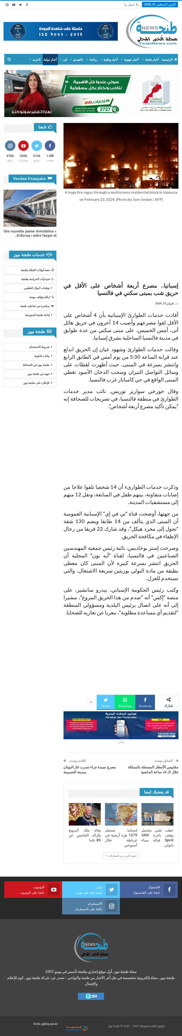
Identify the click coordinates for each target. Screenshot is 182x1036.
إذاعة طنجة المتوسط (37, 315)
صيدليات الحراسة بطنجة (35, 279)
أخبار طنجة (152, 59)
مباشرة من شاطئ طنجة (35, 306)
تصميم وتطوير (49, 1023)
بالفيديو (78, 59)
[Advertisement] (121, 241)
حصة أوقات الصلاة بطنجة (35, 270)
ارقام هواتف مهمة (40, 297)
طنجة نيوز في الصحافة (36, 365)
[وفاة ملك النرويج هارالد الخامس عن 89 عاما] (85, 814)
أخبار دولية (50, 59)
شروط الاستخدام (39, 347)
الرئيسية (167, 59)
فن (65, 59)
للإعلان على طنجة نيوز (36, 383)
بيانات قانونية (42, 356)
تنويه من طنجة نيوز (38, 374)
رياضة (93, 59)
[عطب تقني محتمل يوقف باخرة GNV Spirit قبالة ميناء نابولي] (157, 814)
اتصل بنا (129, 4)
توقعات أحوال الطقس (37, 288)
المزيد (36, 59)
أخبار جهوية (131, 59)
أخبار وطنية (111, 59)
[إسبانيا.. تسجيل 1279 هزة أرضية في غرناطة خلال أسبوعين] (121, 814)
